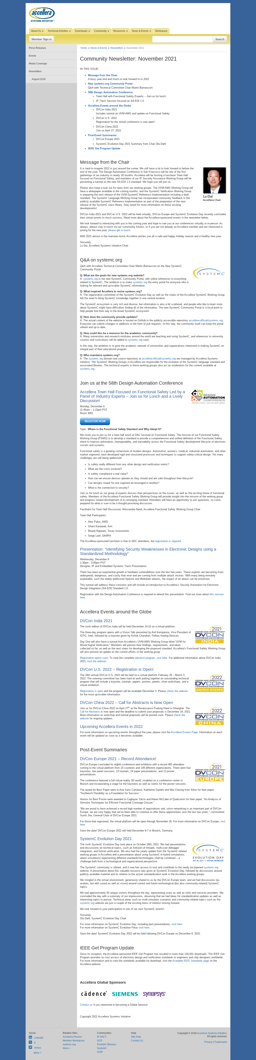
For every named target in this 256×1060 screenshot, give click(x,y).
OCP (99, 1040)
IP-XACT (101, 1037)
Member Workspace (74, 1040)
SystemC (102, 1048)
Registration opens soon (94, 657)
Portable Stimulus (106, 1044)
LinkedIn (38, 1037)
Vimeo (37, 1047)
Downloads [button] (81, 31)
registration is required (168, 541)
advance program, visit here (151, 657)
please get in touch (119, 230)
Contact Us (137, 1040)
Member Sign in (42, 39)
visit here (177, 924)
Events (32, 55)
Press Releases (37, 48)
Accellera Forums (72, 1037)
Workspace (161, 31)
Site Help (136, 1037)
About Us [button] (36, 31)
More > (37, 1052)
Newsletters (35, 71)
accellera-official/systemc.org (206, 320)
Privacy (208, 1042)
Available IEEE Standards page (190, 960)
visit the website (96, 661)
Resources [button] (119, 31)
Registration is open (91, 691)
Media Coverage (38, 63)
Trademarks (220, 1042)
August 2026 (39, 79)
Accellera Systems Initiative (212, 1033)
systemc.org (90, 278)
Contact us (86, 1004)
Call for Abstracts (90, 711)
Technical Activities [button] (58, 31)
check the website (177, 691)
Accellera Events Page (184, 732)
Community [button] (100, 31)
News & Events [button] (140, 31)
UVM (99, 1052)
